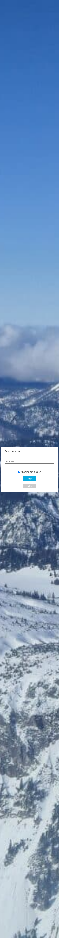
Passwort (9, 461)
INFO (29, 486)
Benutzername (12, 451)
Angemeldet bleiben (30, 472)
